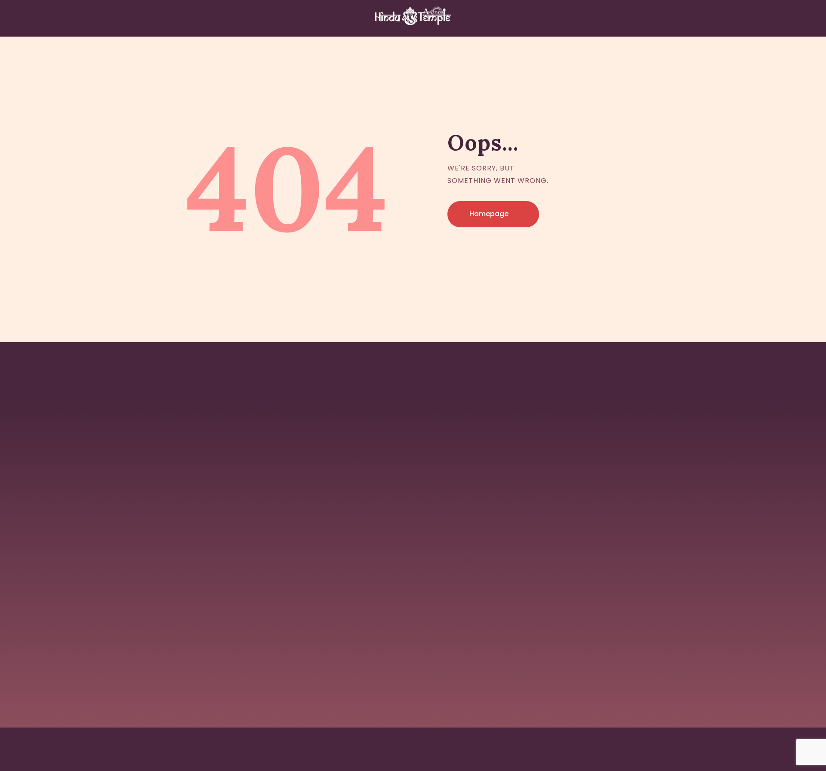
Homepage (489, 214)
